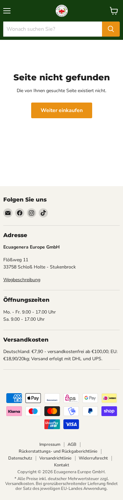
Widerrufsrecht (93, 458)
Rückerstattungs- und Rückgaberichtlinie (58, 451)
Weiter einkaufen (62, 110)
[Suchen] (111, 29)
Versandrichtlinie (55, 458)
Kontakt (61, 465)
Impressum (49, 444)
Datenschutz (20, 458)
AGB (72, 444)
